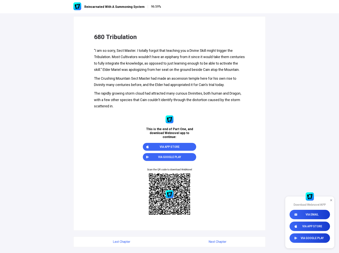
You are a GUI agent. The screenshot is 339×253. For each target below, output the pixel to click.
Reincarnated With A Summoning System (114, 7)
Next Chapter (217, 242)
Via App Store (312, 226)
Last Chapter (121, 242)
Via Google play (312, 238)
